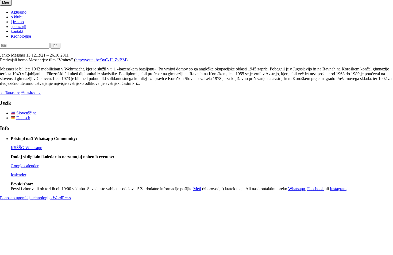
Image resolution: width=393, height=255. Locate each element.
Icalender (18, 175)
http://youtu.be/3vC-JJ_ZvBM (100, 60)
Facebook (315, 188)
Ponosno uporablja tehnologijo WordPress (35, 198)
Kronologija (21, 36)
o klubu (17, 17)
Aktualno (18, 12)
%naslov (10, 92)
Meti (197, 188)
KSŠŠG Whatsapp (26, 147)
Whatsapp (296, 188)
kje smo (17, 21)
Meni (6, 3)
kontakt (17, 31)
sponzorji (18, 26)
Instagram (338, 188)
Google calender (24, 166)
